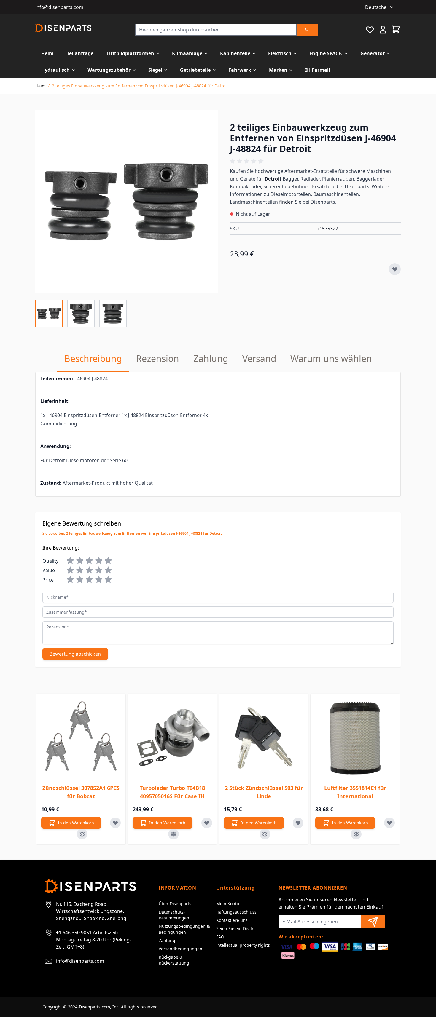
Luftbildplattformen (130, 53)
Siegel (155, 70)
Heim (47, 53)
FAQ (220, 937)
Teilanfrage (80, 53)
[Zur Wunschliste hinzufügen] (395, 269)
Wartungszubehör (109, 70)
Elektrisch (280, 53)
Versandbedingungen (180, 948)
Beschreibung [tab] (93, 358)
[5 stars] (108, 561)
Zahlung (167, 940)
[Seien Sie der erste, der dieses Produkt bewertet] (315, 161)
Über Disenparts (175, 903)
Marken (278, 70)
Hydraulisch (55, 70)
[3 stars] (89, 561)
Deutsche (375, 7)
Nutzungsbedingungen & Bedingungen (184, 929)
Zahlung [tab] (210, 358)
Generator (372, 53)
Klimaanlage (187, 53)
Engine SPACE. (326, 53)
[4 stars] (99, 561)
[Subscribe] (373, 921)
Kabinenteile (235, 53)
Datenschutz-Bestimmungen (174, 915)
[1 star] (70, 561)
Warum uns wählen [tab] (331, 358)
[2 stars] (80, 561)
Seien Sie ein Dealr (235, 928)
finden (286, 202)
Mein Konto (227, 903)
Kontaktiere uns (232, 920)
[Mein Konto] (383, 29)
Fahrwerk (239, 70)
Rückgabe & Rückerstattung (174, 960)
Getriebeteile (195, 70)
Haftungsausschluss (236, 912)
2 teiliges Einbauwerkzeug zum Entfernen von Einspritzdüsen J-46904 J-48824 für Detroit (140, 86)
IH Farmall (317, 70)
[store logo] (63, 28)
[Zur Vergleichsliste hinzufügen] (82, 834)
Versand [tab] (259, 358)
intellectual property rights (243, 945)
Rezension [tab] (157, 358)
